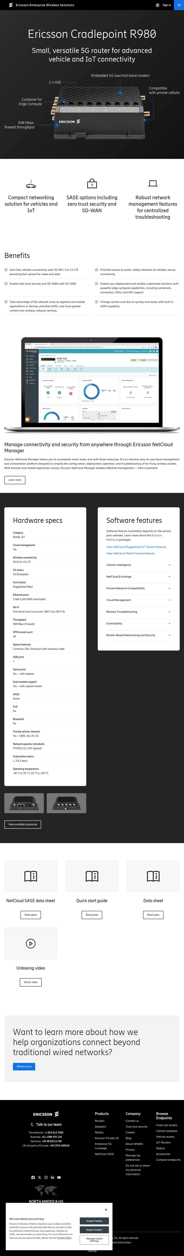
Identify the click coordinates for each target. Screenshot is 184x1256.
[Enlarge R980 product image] (24, 803)
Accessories (163, 1154)
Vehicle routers (165, 1136)
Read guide (92, 914)
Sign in (167, 5)
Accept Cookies (94, 1221)
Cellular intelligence (118, 565)
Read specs (31, 914)
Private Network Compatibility (125, 588)
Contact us (132, 1121)
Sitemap (92, 1251)
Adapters (100, 1126)
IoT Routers (163, 1142)
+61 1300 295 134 (52, 1137)
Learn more (14, 480)
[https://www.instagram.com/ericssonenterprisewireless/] (46, 1177)
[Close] (106, 1210)
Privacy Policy (64, 1238)
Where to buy (24, 1066)
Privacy (130, 1149)
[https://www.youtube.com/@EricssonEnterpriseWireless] (59, 1177)
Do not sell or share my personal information (138, 1170)
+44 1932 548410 (59, 1145)
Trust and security (137, 1126)
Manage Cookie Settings (94, 1239)
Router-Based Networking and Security (130, 635)
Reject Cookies (94, 1229)
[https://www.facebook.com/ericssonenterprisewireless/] (33, 1177)
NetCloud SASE (104, 1154)
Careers (130, 1132)
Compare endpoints (168, 1159)
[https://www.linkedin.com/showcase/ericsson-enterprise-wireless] (52, 1177)
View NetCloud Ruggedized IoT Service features (136, 547)
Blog (128, 1138)
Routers (99, 1121)
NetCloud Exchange (118, 576)
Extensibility (114, 623)
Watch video (31, 982)
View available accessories (22, 824)
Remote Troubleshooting (121, 611)
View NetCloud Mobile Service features (130, 553)
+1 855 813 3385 (54, 1132)
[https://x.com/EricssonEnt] (39, 1177)
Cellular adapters (166, 1131)
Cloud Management (118, 600)
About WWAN (134, 1144)
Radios (99, 1132)
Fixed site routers (166, 1125)
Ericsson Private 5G (107, 1138)
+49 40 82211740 (52, 1141)
